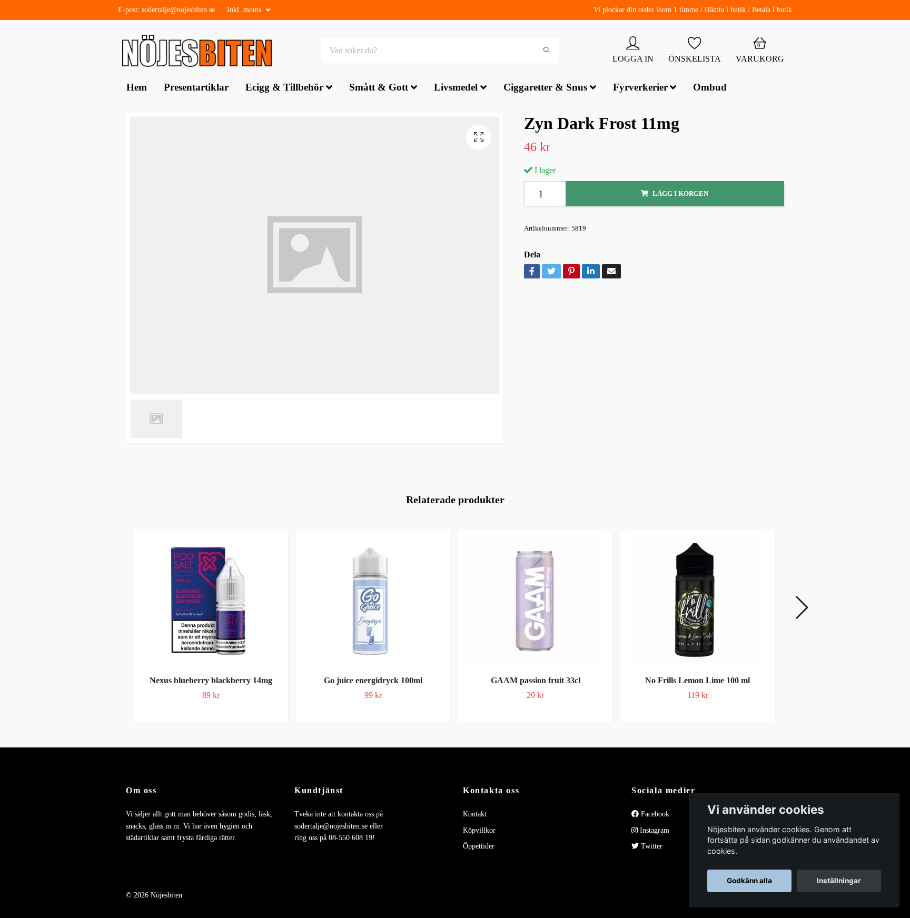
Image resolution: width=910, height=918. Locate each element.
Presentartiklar (196, 88)
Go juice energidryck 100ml (373, 681)
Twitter (650, 848)
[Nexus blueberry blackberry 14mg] (211, 602)
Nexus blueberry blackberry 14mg (211, 681)
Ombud (710, 88)
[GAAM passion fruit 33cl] (535, 602)
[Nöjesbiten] (200, 52)
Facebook (654, 816)
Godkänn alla (749, 880)
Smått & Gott (378, 88)
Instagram (653, 831)
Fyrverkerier (640, 88)
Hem (136, 88)
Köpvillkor (479, 831)
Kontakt (475, 816)
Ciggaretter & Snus (545, 88)
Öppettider (478, 848)
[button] (801, 608)
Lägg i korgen (680, 194)
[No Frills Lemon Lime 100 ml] (697, 602)
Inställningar (839, 880)
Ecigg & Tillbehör (284, 88)
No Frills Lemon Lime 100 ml (697, 681)
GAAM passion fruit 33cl (535, 681)
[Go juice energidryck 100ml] (373, 602)
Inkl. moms (245, 10)
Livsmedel (456, 88)
